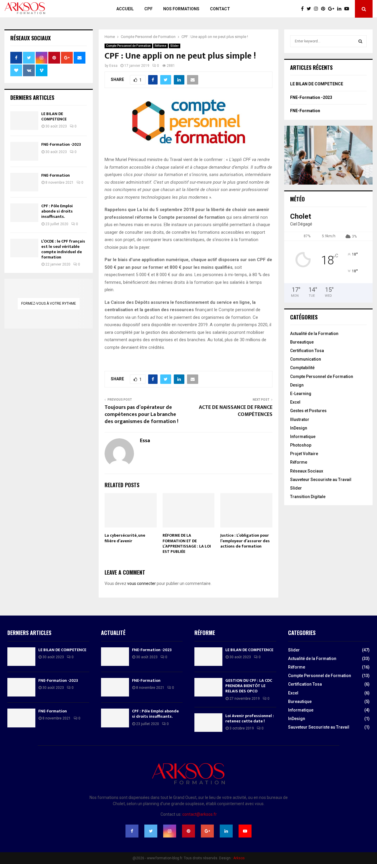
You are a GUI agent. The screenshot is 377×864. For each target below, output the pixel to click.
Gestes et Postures (308, 410)
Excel (295, 402)
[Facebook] (304, 8)
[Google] (332, 8)
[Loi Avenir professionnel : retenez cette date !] (208, 722)
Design (297, 385)
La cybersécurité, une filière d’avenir (125, 538)
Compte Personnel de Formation (128, 45)
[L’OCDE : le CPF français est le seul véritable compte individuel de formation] (24, 248)
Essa (113, 66)
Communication (305, 359)
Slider (174, 45)
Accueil (125, 8)
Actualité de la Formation (314, 333)
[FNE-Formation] (24, 182)
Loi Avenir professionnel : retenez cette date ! (249, 718)
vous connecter (141, 583)
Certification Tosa (307, 350)
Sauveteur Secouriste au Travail (320, 479)
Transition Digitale (307, 496)
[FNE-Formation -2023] (24, 151)
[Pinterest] (324, 8)
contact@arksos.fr (199, 814)
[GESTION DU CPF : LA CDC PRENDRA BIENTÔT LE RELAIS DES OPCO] (208, 687)
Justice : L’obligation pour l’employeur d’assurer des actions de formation (245, 540)
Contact (220, 8)
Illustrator (299, 419)
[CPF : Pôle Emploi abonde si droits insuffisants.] (24, 212)
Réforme (160, 45)
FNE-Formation (55, 175)
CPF (148, 8)
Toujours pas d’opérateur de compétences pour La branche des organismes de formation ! (141, 414)
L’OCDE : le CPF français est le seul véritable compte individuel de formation (63, 249)
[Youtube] (348, 8)
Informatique (302, 436)
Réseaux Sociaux (306, 471)
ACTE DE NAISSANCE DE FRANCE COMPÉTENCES (235, 411)
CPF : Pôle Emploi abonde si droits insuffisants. (57, 211)
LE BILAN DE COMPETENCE (54, 116)
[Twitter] (310, 8)
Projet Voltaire (304, 453)
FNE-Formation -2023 (61, 144)
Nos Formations (181, 8)
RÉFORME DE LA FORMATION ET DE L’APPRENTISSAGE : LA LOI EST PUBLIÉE (187, 543)
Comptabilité (302, 367)
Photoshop (300, 445)
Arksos (239, 858)
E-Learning (300, 393)
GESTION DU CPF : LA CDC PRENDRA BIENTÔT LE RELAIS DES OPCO (248, 685)
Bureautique (302, 342)
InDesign (298, 428)
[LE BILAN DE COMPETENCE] (24, 120)
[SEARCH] (360, 41)
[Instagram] (317, 8)
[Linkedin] (340, 8)
